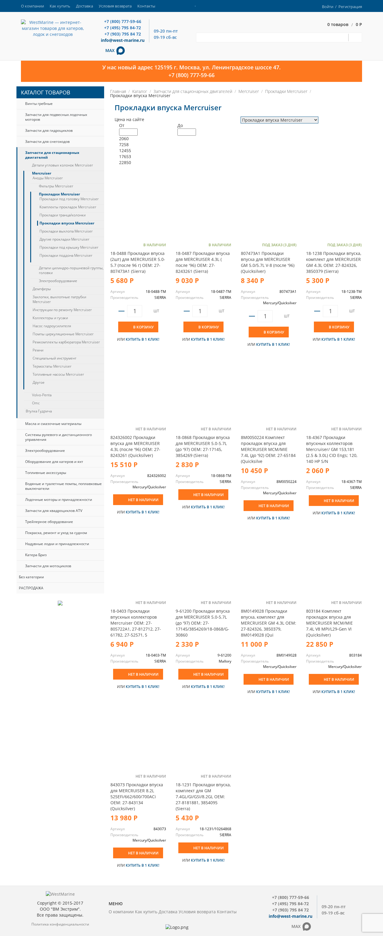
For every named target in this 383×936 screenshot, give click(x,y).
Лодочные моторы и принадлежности (58, 499)
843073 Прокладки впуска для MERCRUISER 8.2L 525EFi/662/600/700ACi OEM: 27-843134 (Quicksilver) (136, 796)
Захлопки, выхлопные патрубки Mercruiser (59, 299)
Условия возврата (115, 6)
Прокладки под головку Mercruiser (69, 199)
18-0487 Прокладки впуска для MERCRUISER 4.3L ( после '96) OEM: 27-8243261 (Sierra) (203, 262)
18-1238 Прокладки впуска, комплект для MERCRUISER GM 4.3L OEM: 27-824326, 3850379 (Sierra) (333, 262)
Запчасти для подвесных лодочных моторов (56, 117)
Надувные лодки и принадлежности (57, 543)
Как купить (60, 6)
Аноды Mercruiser (48, 178)
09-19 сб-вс (165, 37)
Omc (36, 403)
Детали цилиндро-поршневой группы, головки (71, 270)
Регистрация (350, 6)
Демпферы (42, 289)
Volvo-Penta (41, 395)
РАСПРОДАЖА (31, 588)
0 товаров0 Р (344, 24)
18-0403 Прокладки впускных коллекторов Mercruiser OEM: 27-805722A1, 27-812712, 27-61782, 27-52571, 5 (135, 623)
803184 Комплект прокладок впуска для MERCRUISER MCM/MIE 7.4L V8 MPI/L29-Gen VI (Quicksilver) (329, 623)
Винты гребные (39, 103)
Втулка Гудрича (39, 411)
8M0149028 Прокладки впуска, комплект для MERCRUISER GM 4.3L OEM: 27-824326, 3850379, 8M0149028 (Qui (268, 623)
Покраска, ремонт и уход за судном (56, 532)
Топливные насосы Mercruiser (58, 374)
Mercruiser (41, 173)
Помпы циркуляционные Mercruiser (63, 334)
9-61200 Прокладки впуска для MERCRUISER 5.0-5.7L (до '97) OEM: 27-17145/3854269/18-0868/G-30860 (203, 623)
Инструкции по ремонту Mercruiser (62, 310)
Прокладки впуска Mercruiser (66, 223)
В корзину (143, 327)
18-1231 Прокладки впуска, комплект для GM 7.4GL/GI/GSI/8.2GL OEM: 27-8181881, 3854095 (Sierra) (203, 796)
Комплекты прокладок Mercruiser (67, 207)
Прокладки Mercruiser (59, 194)
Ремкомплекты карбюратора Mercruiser (66, 342)
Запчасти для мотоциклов (48, 565)
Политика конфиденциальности (60, 924)
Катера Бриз (36, 554)
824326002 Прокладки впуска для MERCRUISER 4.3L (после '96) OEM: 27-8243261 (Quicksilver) (135, 446)
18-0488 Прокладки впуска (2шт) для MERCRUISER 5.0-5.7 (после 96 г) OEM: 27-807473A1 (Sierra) (137, 262)
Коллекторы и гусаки (50, 318)
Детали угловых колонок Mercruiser (62, 165)
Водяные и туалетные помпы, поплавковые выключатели (63, 486)
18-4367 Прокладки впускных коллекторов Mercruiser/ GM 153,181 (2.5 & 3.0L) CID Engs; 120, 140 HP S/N (331, 449)
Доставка (84, 6)
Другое (39, 382)
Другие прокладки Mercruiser (64, 239)
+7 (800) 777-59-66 (122, 21)
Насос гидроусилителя (52, 326)
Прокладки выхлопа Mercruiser (66, 231)
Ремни (38, 350)
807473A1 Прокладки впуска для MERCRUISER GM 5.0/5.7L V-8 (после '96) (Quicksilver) (267, 262)
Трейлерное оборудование (49, 521)
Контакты (146, 6)
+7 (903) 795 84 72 (122, 34)
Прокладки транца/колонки (62, 215)
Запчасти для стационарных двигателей (52, 155)
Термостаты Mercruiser (52, 366)
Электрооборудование (58, 281)
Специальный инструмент (54, 358)
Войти (327, 6)
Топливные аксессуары (45, 472)
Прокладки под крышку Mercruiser (68, 247)
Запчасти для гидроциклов (49, 130)
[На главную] (53, 28)
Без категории (31, 576)
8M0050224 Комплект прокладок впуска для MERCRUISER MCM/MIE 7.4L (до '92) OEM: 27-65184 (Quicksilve (268, 449)
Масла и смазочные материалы (53, 423)
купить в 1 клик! (142, 339)
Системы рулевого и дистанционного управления (58, 437)
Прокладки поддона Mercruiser (65, 255)
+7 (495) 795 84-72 (122, 27)
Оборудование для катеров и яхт (54, 461)
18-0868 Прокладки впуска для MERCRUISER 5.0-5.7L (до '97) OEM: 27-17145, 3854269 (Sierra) (203, 446)
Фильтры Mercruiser (56, 186)
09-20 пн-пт (166, 31)
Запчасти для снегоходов (47, 141)
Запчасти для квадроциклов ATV (53, 510)
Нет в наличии (143, 499)
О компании (32, 6)
